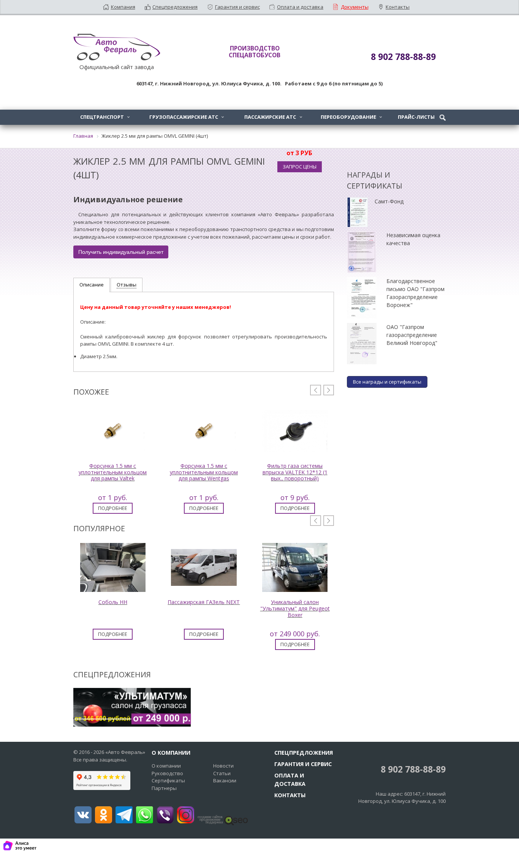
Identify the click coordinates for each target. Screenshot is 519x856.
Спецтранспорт (105, 116)
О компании (166, 765)
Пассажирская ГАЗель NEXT (204, 602)
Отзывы (126, 284)
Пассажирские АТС (273, 116)
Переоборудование (351, 116)
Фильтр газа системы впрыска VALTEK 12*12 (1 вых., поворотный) (295, 472)
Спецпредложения (175, 6)
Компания (123, 6)
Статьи (222, 773)
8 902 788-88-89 (412, 769)
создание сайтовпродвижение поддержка (210, 819)
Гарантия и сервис (237, 6)
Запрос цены (299, 166)
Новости (223, 765)
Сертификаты (168, 780)
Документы (355, 6)
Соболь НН (112, 602)
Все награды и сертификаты (387, 381)
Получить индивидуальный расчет (120, 252)
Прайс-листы (416, 116)
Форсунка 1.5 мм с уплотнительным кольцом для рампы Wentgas (204, 472)
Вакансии (224, 780)
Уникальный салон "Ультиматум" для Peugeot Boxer (295, 608)
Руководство (167, 773)
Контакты (398, 6)
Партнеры (164, 788)
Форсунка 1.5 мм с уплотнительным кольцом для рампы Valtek (113, 472)
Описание (91, 284)
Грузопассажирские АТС (186, 116)
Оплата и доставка (300, 6)
